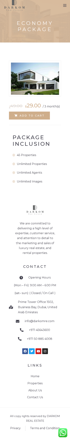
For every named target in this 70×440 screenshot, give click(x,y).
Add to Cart (32, 115)
